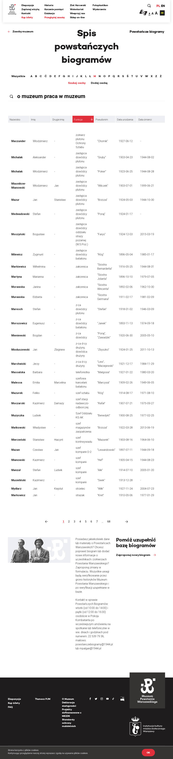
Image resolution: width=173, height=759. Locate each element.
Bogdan (37, 335)
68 (108, 521)
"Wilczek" (102, 185)
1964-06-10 (147, 439)
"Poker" (101, 171)
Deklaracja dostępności (69, 704)
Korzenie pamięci (54, 9)
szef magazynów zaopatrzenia (83, 427)
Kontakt (26, 13)
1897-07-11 (126, 449)
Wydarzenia (99, 9)
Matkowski (18, 427)
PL (158, 6)
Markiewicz (18, 266)
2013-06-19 (147, 427)
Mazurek (17, 393)
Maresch (17, 309)
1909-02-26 (126, 382)
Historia (48, 5)
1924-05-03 (126, 199)
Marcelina (60, 382)
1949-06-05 (147, 382)
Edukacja (49, 13)
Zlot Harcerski (78, 5)
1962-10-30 (147, 286)
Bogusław (39, 234)
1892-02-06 (126, 286)
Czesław (38, 449)
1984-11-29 (147, 363)
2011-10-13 (147, 349)
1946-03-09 (147, 309)
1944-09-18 (147, 449)
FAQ (10, 707)
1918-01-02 (126, 309)
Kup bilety (27, 17)
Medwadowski (20, 214)
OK (148, 752)
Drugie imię (58, 119)
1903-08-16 (126, 439)
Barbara (37, 372)
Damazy (59, 403)
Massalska (18, 372)
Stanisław (60, 199)
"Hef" (100, 460)
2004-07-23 (147, 488)
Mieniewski (18, 335)
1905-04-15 (126, 460)
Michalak (17, 157)
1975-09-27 (147, 403)
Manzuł (16, 470)
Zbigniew (59, 349)
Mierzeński (18, 439)
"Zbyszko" (103, 349)
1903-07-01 (126, 185)
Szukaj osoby (77, 83)
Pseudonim (102, 119)
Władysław (39, 427)
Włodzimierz (40, 141)
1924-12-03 (126, 234)
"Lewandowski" (106, 449)
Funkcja (78, 119)
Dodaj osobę (99, 83)
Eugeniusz (39, 323)
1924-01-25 (126, 349)
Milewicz (16, 254)
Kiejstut (58, 488)
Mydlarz (16, 488)
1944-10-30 (147, 199)
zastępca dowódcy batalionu (81, 254)
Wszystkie (18, 76)
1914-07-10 (126, 470)
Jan (56, 185)
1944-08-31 (147, 266)
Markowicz (18, 495)
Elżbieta (37, 297)
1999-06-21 (147, 185)
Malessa (16, 382)
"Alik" (100, 470)
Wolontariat (77, 9)
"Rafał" (101, 403)
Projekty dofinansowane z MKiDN (71, 712)
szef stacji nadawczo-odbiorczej (82, 403)
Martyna (16, 276)
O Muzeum (68, 698)
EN (163, 6)
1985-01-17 (147, 254)
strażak (80, 495)
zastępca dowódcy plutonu (81, 157)
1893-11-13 (126, 323)
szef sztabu (82, 393)
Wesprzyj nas (77, 13)
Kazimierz (38, 403)
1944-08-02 (147, 157)
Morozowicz (19, 323)
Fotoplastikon (100, 5)
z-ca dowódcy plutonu (81, 309)
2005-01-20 (147, 470)
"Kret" (100, 495)
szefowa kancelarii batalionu (81, 382)
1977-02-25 (147, 415)
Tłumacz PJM (42, 698)
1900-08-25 (126, 415)
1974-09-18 (147, 323)
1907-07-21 (126, 403)
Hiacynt (58, 439)
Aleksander (39, 157)
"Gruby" (101, 157)
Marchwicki (18, 363)
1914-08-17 (126, 393)
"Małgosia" (103, 372)
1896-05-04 (126, 254)
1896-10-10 (126, 276)
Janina (37, 286)
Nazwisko (15, 119)
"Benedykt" (103, 415)
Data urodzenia (125, 119)
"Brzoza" (102, 199)
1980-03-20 (147, 372)
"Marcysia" (103, 382)
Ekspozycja (27, 5)
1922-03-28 (126, 427)
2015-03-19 (147, 234)
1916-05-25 (126, 266)
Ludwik (37, 415)
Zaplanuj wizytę (30, 9)
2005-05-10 (147, 335)
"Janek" (101, 323)
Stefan (37, 214)
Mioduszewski (20, 349)
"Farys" (101, 234)
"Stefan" (102, 309)
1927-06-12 (126, 141)
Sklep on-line (77, 17)
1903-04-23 (126, 157)
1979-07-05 (147, 276)
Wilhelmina (39, 266)
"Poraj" (101, 214)
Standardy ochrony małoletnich (69, 723)
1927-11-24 (126, 488)
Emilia (36, 382)
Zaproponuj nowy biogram (133, 555)
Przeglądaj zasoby (54, 17)
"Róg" (100, 254)
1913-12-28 (126, 480)
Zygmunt (38, 254)
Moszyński (18, 234)
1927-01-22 (126, 372)
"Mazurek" (103, 439)
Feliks (36, 393)
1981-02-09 (147, 297)
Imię (33, 119)
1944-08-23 (147, 460)
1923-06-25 (126, 171)
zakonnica (82, 266)
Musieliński (18, 480)
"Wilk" (100, 488)
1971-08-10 (147, 393)
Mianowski (18, 460)
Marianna (38, 276)
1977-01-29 (147, 495)
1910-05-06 (126, 495)
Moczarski (18, 403)
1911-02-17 (126, 297)
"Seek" (101, 480)
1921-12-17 (126, 363)
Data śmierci (145, 119)
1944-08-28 (147, 171)
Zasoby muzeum (23, 31)
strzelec (80, 488)
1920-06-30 (126, 335)
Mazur (15, 199)
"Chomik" (102, 141)
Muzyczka (17, 415)
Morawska (18, 286)
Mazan (15, 449)
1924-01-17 (126, 214)
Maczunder (18, 141)
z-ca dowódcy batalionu (81, 323)
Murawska (17, 297)
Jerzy (36, 363)
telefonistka (83, 372)
